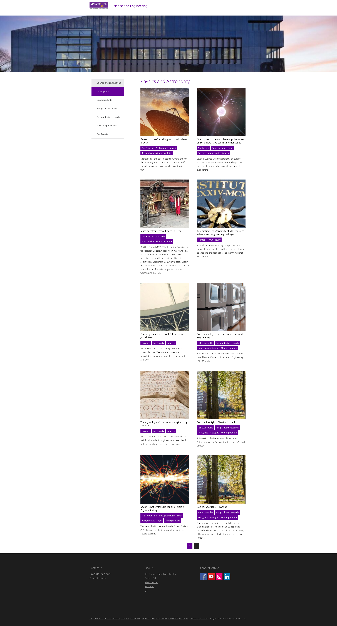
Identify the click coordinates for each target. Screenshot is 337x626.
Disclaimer (95, 618)
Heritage (202, 239)
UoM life (171, 343)
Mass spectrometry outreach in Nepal (161, 231)
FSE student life (205, 343)
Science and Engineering (129, 6)
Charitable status (199, 618)
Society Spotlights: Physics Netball (216, 422)
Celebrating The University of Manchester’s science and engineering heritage (220, 232)
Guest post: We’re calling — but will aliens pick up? (163, 141)
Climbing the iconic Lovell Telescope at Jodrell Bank (162, 335)
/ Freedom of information (174, 618)
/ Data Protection (110, 618)
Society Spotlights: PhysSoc (212, 506)
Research (160, 236)
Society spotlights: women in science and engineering (220, 335)
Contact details (98, 578)
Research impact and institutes (157, 153)
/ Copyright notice (130, 618)
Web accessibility (151, 618)
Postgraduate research (227, 343)
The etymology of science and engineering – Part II (163, 424)
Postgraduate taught (165, 148)
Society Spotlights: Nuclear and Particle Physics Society (162, 508)
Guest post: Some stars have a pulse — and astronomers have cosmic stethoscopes (221, 141)
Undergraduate (229, 348)
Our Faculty (147, 148)
